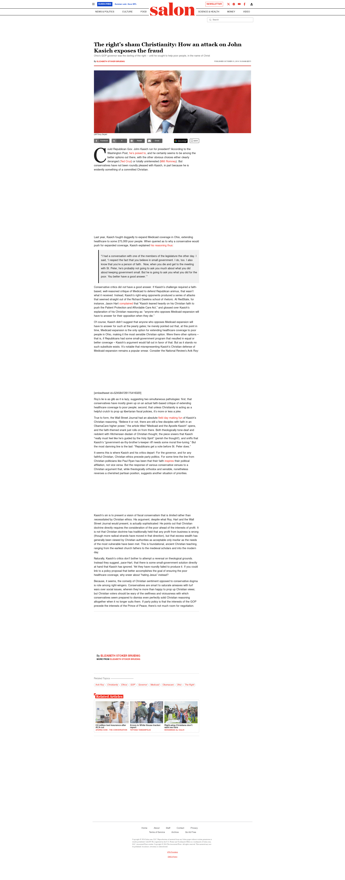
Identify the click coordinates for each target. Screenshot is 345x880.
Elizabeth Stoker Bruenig (111, 61)
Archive (175, 832)
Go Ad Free (190, 832)
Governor (142, 685)
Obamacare (168, 685)
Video (246, 12)
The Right (189, 685)
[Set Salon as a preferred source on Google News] (181, 141)
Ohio (179, 685)
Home (144, 828)
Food (144, 12)
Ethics (124, 685)
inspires (169, 461)
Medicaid (154, 685)
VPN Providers (172, 852)
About (156, 828)
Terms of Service (157, 832)
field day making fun (170, 418)
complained (126, 303)
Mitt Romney (168, 161)
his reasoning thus (161, 245)
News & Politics (104, 12)
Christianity (112, 685)
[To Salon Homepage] (172, 9)
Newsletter (214, 4)
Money (231, 12)
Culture (127, 12)
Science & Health (208, 12)
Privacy (194, 828)
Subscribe (104, 4)
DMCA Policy (172, 857)
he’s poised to (137, 153)
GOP (132, 685)
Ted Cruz (125, 161)
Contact (180, 828)
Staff (168, 828)
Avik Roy (99, 685)
